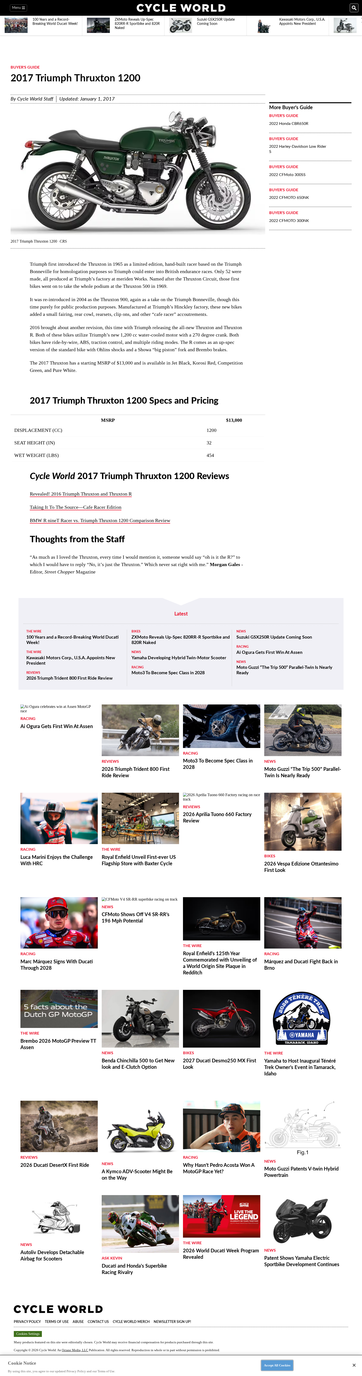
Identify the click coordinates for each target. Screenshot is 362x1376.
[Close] (354, 1365)
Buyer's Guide (25, 67)
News (136, 652)
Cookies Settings (27, 1334)
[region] (181, 1365)
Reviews (33, 672)
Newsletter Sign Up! (172, 1322)
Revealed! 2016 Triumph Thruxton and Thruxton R (81, 494)
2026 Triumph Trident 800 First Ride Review (69, 678)
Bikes (136, 631)
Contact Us (98, 1322)
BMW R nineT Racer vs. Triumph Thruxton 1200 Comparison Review (100, 520)
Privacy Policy (27, 1322)
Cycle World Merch (131, 1322)
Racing (138, 667)
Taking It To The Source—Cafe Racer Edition (75, 507)
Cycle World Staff (35, 99)
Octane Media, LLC (75, 1350)
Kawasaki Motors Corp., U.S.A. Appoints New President (70, 661)
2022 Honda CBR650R (288, 124)
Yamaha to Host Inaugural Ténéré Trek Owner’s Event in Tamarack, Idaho (300, 1067)
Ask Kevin (112, 1258)
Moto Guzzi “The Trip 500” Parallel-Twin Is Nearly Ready (284, 670)
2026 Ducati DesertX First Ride (54, 1165)
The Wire (33, 631)
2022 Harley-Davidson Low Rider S (297, 149)
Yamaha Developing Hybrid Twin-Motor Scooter (179, 658)
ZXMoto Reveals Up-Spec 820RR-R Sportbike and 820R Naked (181, 640)
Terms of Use (57, 1322)
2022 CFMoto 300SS (287, 175)
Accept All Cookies (277, 1365)
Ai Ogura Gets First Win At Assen (269, 652)
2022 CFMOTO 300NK (289, 221)
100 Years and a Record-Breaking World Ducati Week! (72, 640)
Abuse (78, 1322)
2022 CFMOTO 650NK (289, 198)
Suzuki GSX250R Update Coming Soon (274, 637)
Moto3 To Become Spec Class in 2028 (168, 673)
